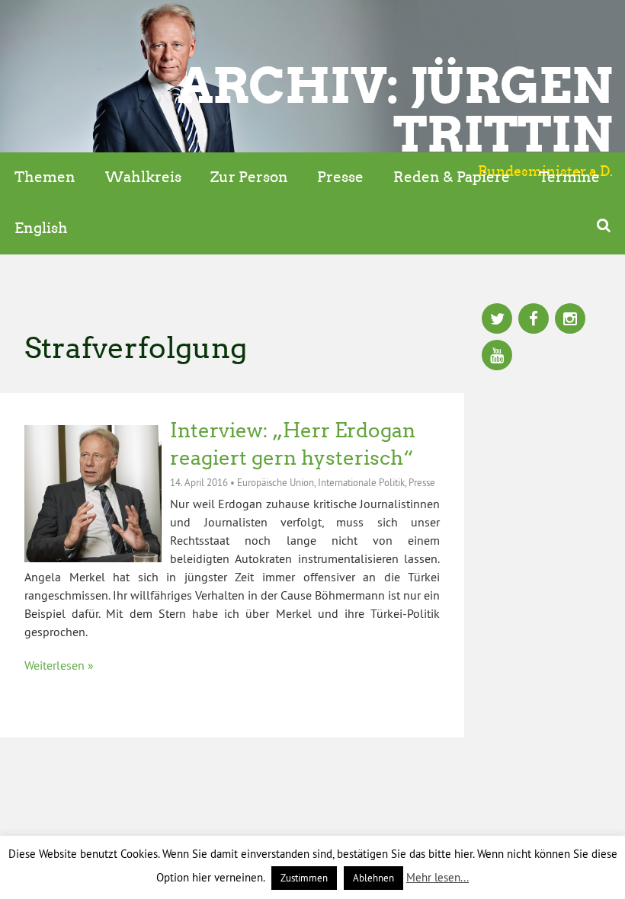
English (41, 228)
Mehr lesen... (437, 877)
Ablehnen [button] (373, 878)
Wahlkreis (143, 177)
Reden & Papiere (451, 177)
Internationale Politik (361, 482)
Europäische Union (275, 482)
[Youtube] (497, 356)
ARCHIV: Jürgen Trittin (395, 110)
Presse (340, 177)
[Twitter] (497, 320)
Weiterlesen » (59, 665)
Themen (44, 177)
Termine (569, 177)
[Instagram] (570, 320)
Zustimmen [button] (304, 878)
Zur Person (249, 177)
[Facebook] (533, 320)
